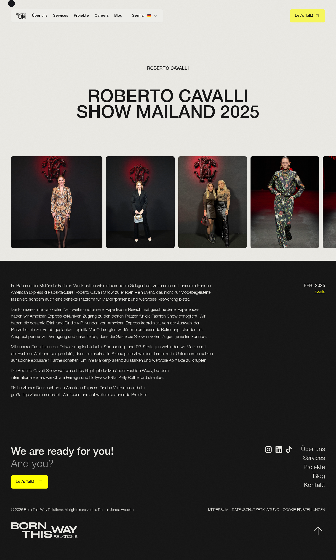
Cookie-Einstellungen (304, 510)
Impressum (218, 510)
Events (320, 292)
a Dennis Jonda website (114, 510)
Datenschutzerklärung (255, 510)
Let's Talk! (304, 15)
